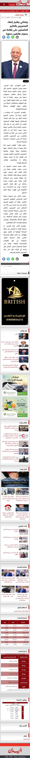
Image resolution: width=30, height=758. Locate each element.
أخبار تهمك (23, 469)
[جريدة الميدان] (15, 302)
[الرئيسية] (12, 4)
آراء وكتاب (23, 330)
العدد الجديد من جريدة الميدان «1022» (10, 538)
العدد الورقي (22, 525)
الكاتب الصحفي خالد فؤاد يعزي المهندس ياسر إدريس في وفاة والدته (8, 580)
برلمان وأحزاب (19, 14)
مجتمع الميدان (22, 566)
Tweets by (26, 739)
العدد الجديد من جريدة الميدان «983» (10, 553)
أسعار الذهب (22, 651)
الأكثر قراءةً (23, 422)
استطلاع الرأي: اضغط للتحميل (21, 611)
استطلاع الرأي (22, 607)
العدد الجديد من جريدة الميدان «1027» (10, 530)
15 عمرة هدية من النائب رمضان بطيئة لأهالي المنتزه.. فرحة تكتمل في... (22, 580)
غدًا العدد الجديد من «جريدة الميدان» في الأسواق (11, 546)
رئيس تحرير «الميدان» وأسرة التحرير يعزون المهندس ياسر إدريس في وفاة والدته (22, 597)
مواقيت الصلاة (21, 699)
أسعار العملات (22, 617)
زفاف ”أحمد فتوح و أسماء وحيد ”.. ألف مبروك (8, 595)
